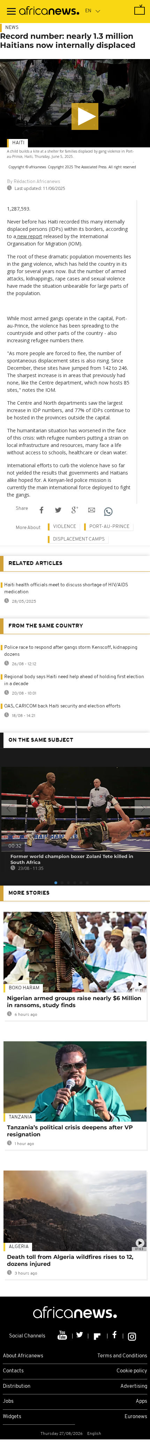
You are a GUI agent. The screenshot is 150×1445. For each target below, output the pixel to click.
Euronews (136, 1417)
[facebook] (115, 1336)
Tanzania (20, 1117)
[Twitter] (80, 1336)
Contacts (13, 1371)
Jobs (8, 1401)
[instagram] (132, 1336)
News (11, 27)
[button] (85, 116)
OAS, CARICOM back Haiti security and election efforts (62, 706)
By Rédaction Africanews (33, 181)
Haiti (18, 143)
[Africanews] (49, 11)
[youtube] (63, 1336)
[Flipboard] (97, 1336)
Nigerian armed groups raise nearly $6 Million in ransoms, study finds (74, 1001)
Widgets (12, 1417)
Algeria (19, 1246)
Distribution (16, 1386)
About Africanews (23, 1356)
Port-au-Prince (109, 526)
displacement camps (79, 539)
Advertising (133, 1386)
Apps (141, 1401)
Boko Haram (24, 988)
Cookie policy (132, 1371)
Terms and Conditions (122, 1356)
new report (29, 236)
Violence (64, 526)
